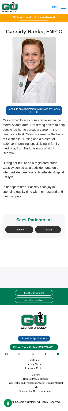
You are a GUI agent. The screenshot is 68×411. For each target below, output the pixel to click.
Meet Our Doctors (34, 292)
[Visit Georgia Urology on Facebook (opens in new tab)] (6, 354)
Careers (36, 374)
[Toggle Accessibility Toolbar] (8, 403)
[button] (34, 320)
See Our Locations (34, 300)
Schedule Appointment (34, 338)
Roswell (48, 229)
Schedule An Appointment (34, 17)
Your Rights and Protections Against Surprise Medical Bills (36, 385)
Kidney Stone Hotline (34, 347)
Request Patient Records (35, 379)
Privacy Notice (34, 364)
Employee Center (34, 368)
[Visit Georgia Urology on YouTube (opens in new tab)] (58, 354)
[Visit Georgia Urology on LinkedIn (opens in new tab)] (45, 354)
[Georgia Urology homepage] (10, 7)
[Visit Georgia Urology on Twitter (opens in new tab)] (19, 354)
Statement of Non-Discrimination (35, 391)
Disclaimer (34, 360)
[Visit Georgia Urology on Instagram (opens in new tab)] (32, 354)
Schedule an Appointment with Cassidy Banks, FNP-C (34, 110)
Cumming (19, 229)
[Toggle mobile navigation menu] (63, 7)
